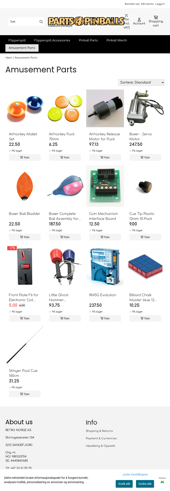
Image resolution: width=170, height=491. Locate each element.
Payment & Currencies (101, 438)
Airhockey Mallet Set (23, 136)
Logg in (160, 4)
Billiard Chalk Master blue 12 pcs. (141, 298)
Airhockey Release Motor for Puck (104, 136)
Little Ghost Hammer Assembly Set (60, 298)
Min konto (147, 4)
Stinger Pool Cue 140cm (23, 373)
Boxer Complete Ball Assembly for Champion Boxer (63, 216)
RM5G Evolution (102, 295)
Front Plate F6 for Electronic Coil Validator (24, 298)
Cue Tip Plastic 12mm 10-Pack (141, 216)
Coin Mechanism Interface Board (103, 216)
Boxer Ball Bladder (24, 214)
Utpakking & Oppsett (100, 445)
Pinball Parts (88, 40)
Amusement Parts (22, 47)
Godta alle (145, 483)
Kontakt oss (132, 4)
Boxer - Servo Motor (140, 136)
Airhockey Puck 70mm (62, 136)
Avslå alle (124, 483)
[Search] (41, 21)
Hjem (9, 57)
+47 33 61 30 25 (21, 468)
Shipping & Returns (99, 431)
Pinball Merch (117, 40)
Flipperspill (17, 40)
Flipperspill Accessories (52, 40)
